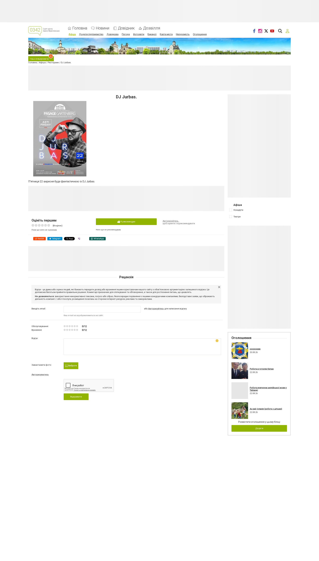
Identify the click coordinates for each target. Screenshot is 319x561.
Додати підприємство (91, 34)
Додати (259, 428)
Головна (79, 28)
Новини (102, 28)
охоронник (255, 349)
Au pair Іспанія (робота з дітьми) (266, 409)
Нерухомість (183, 34)
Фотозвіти (138, 34)
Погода (126, 34)
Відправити (76, 396)
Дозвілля (151, 28)
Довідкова (112, 34)
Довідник (126, 28)
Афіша (72, 34)
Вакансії (152, 34)
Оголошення (200, 34)
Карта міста (166, 34)
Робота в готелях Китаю (262, 369)
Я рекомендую (127, 221)
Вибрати (72, 365)
